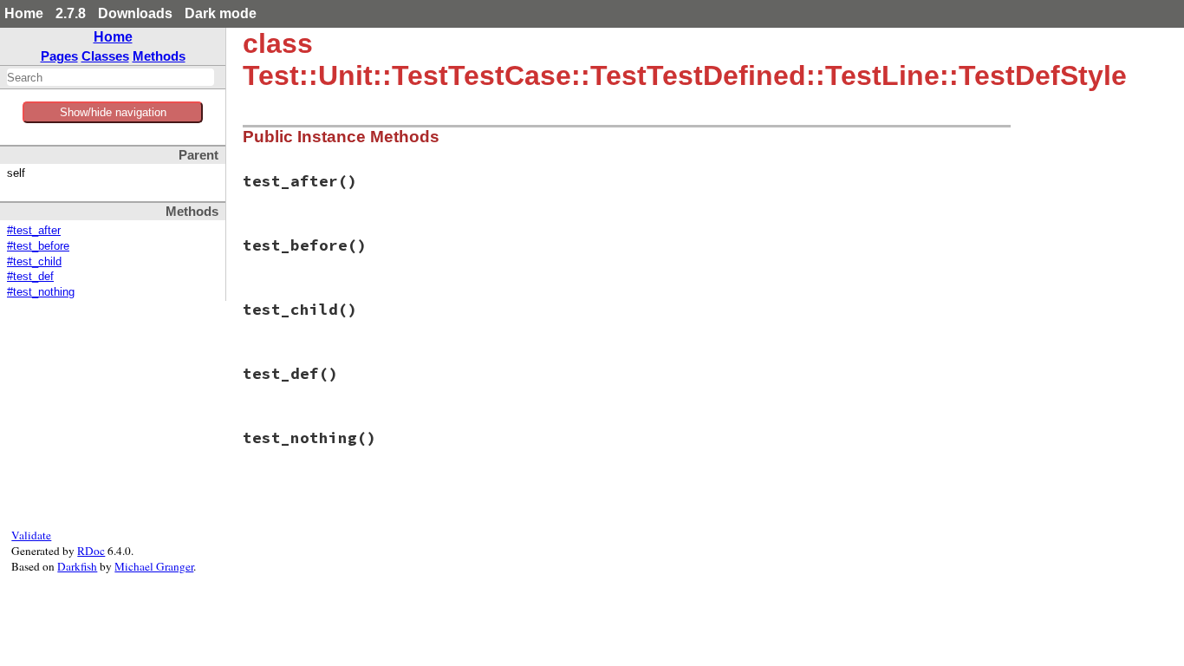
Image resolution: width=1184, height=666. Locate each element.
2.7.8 (70, 13)
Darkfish (77, 566)
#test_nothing (41, 292)
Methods (159, 56)
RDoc (91, 550)
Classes (105, 56)
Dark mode (221, 13)
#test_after (34, 231)
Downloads (135, 13)
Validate (31, 535)
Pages (59, 56)
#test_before (38, 246)
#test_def (30, 277)
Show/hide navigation (113, 112)
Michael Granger (153, 566)
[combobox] (110, 77)
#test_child (34, 262)
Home (23, 13)
